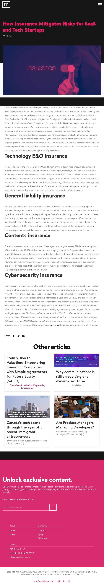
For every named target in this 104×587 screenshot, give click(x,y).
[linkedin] (64, 581)
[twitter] (59, 581)
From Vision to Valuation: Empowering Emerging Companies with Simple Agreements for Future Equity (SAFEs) (27, 369)
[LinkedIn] (23, 336)
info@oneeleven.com (20, 556)
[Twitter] (18, 336)
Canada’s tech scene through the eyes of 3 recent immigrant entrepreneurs (25, 429)
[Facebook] (13, 336)
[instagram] (69, 581)
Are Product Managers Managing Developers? (75, 425)
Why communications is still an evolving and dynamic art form (75, 376)
